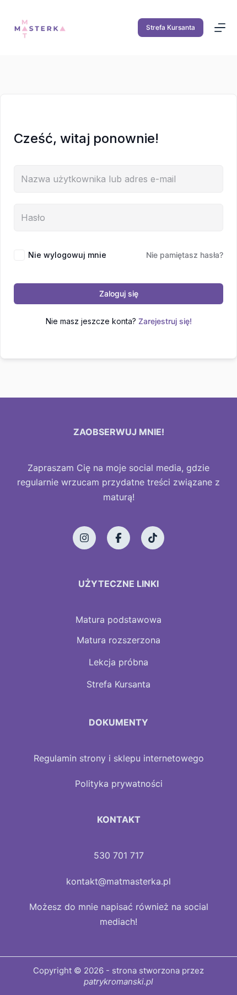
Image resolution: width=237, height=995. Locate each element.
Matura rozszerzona (118, 639)
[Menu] (219, 27)
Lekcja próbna (118, 662)
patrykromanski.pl (118, 981)
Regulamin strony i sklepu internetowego (119, 758)
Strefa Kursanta (170, 27)
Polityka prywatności (119, 783)
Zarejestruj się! (165, 321)
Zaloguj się (118, 293)
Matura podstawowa (118, 619)
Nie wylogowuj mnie (67, 255)
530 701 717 (119, 855)
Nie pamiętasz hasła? (184, 255)
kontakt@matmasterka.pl (118, 881)
